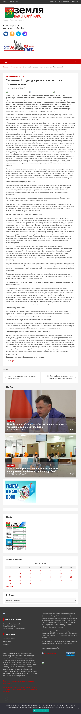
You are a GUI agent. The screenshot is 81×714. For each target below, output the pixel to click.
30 (30, 584)
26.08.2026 (10, 429)
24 (40, 580)
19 (61, 577)
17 (40, 577)
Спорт (12, 361)
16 (30, 577)
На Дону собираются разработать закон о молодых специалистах (60, 377)
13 (71, 574)
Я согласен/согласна (41, 711)
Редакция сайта (55, 2)
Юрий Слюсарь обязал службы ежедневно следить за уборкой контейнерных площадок (37, 425)
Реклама (75, 2)
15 (20, 577)
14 (10, 577)
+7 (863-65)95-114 (11, 25)
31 (40, 584)
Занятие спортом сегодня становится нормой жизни (22, 377)
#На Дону (10, 421)
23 (30, 580)
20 (71, 577)
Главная (6, 67)
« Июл (7, 586)
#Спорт (22, 76)
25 (50, 580)
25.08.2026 (10, 474)
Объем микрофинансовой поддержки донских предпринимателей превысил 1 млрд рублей (32, 470)
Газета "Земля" (19, 88)
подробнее (49, 705)
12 (61, 574)
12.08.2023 (9, 88)
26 (61, 580)
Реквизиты (66, 2)
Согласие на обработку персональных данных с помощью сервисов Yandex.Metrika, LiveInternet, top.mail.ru (20, 689)
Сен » (12, 586)
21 (10, 580)
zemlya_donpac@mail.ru (13, 28)
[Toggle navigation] (6, 61)
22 (20, 580)
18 (50, 577)
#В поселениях (16, 67)
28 (10, 584)
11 (50, 574)
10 (40, 574)
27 (71, 580)
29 (20, 584)
